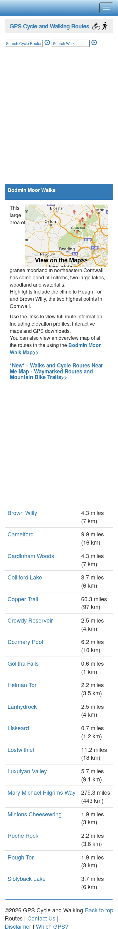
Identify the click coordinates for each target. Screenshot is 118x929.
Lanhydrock (22, 706)
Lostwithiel (21, 749)
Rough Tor (21, 857)
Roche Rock (23, 835)
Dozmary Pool (25, 641)
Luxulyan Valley (27, 771)
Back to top (99, 910)
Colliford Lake (25, 577)
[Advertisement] (59, 122)
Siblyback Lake (27, 878)
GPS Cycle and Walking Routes (49, 26)
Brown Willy (22, 512)
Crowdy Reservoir (30, 620)
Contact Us (41, 918)
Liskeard (18, 728)
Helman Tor (22, 684)
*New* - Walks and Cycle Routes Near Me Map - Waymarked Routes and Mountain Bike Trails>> (56, 371)
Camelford (21, 534)
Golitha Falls (23, 663)
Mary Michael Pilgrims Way (42, 792)
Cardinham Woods (31, 555)
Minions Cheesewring (35, 814)
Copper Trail (23, 599)
